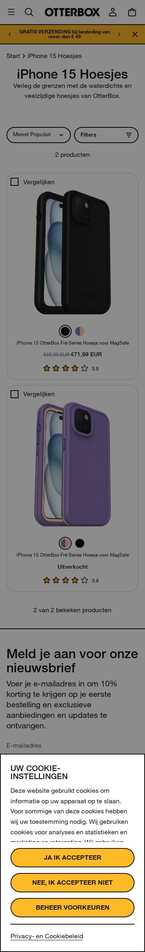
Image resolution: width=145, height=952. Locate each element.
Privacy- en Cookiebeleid (46, 936)
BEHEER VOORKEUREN (73, 907)
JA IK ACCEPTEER (73, 857)
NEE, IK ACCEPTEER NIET (72, 882)
